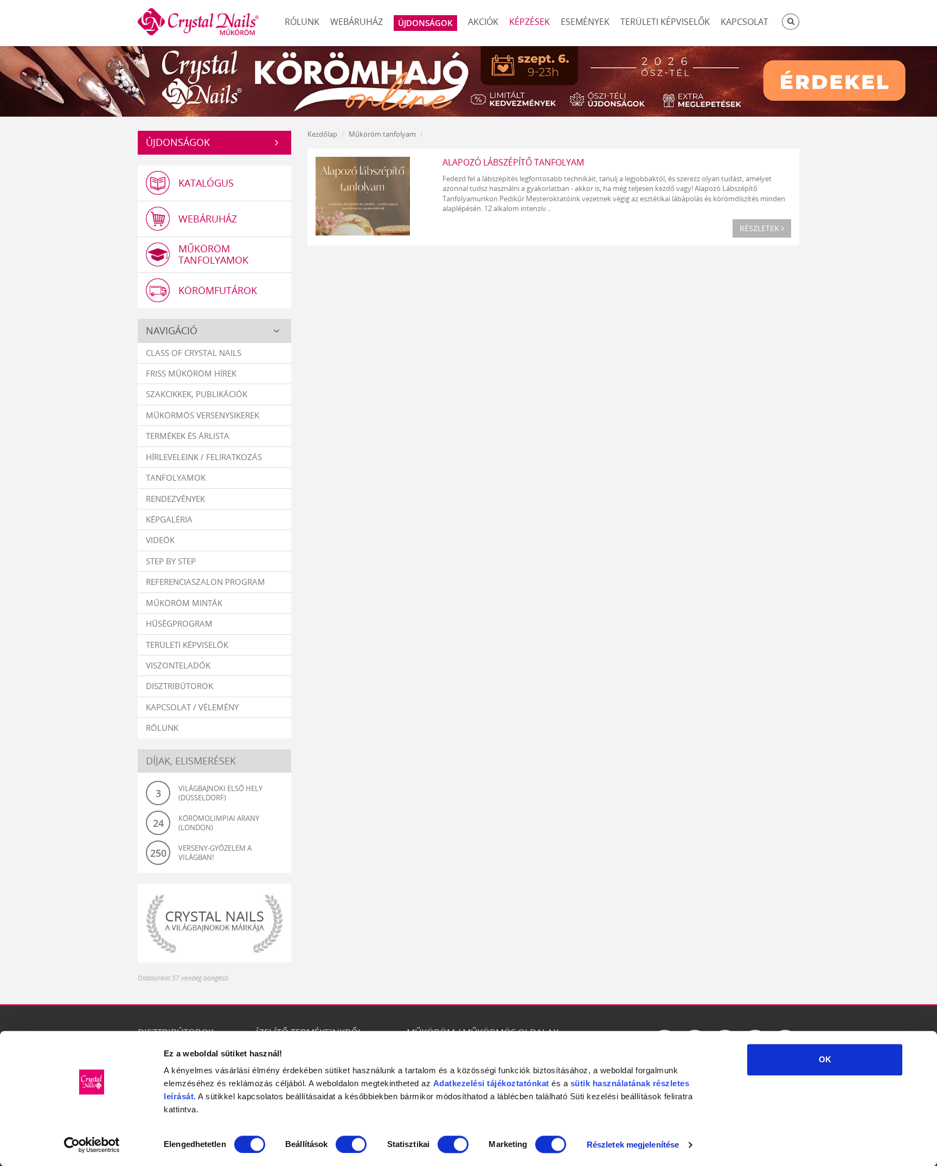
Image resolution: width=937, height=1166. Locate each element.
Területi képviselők (665, 22)
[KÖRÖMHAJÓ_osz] (468, 80)
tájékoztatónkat (517, 1083)
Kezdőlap (322, 134)
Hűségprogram (179, 623)
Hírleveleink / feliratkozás (204, 456)
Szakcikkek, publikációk (196, 393)
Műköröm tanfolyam (382, 134)
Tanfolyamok (176, 477)
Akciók (483, 22)
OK (825, 1059)
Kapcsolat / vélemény (192, 707)
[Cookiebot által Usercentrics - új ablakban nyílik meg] (91, 1145)
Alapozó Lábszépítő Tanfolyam (513, 162)
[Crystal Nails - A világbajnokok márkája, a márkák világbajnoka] (214, 923)
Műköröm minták (184, 602)
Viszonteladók (178, 665)
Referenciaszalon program (205, 581)
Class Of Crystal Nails (193, 352)
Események (585, 22)
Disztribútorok (179, 685)
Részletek (760, 228)
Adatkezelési (459, 1083)
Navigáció (171, 330)
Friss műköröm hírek (191, 373)
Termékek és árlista (187, 435)
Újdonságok (178, 142)
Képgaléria (169, 519)
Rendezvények (175, 498)
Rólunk (302, 22)
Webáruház (356, 22)
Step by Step (171, 561)
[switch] (351, 1144)
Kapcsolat (744, 22)
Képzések (529, 22)
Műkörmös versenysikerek (202, 415)
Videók (160, 539)
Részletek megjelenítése (633, 1144)
